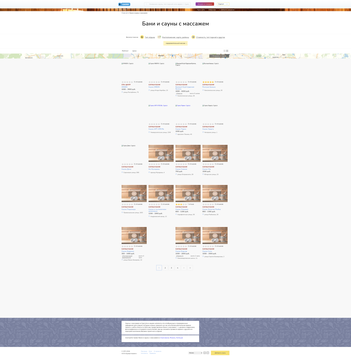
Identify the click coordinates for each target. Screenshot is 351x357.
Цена (134, 51)
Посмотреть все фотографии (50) (215, 71)
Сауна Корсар (181, 251)
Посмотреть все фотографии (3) (134, 235)
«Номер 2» (179, 256)
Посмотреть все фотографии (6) (188, 71)
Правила (152, 353)
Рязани (172, 338)
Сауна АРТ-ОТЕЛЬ (156, 129)
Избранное (212, 10)
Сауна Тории (181, 129)
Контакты (144, 353)
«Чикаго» (179, 93)
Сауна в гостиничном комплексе (157, 210)
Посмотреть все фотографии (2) (188, 235)
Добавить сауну (220, 353)
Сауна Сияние (181, 169)
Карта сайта (201, 10)
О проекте (157, 351)
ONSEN (124, 87)
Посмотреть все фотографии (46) (134, 153)
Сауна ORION (154, 87)
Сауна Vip (206, 169)
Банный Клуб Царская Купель (185, 88)
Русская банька (208, 87)
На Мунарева (154, 169)
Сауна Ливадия (182, 209)
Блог (150, 351)
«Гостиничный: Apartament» (127, 256)
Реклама (144, 351)
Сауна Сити (207, 251)
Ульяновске (164, 338)
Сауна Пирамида (129, 209)
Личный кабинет (122, 10)
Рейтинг (125, 51)
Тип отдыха (150, 37)
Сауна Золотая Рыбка (211, 209)
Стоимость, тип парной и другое (210, 37)
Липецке (179, 338)
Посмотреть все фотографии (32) (215, 113)
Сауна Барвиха (128, 251)
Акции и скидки (205, 4)
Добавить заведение (227, 10)
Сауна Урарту (208, 129)
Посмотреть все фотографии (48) (161, 71)
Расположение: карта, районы (175, 37)
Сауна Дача (126, 169)
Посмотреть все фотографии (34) (134, 71)
